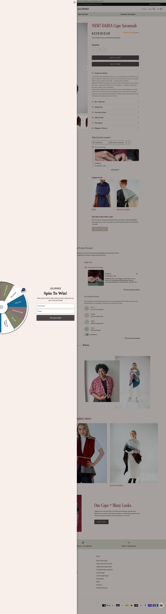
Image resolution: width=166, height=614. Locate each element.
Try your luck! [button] (55, 317)
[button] (161, 605)
